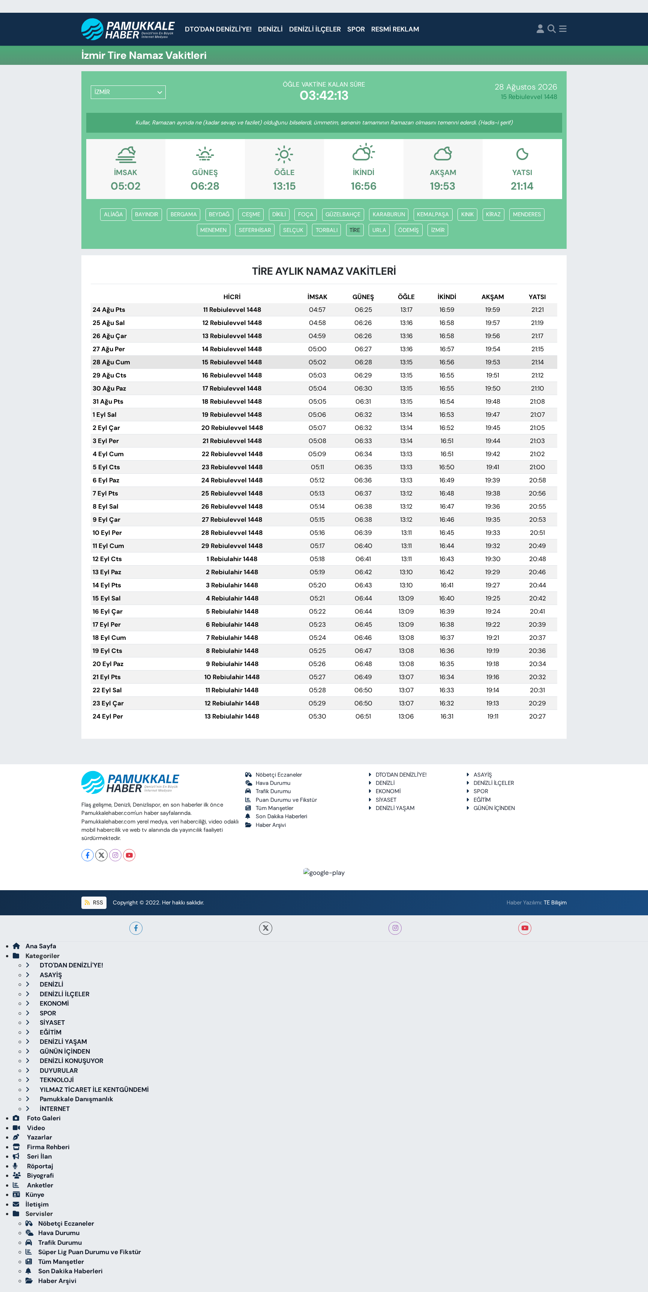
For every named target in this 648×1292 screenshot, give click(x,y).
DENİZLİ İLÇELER (315, 29)
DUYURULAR (58, 1070)
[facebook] (135, 928)
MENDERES (527, 214)
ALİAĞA (113, 214)
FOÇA (306, 214)
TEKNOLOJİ (56, 1080)
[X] (101, 855)
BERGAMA (184, 214)
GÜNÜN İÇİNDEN (494, 808)
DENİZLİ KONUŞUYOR (71, 1061)
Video (35, 1128)
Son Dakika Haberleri (281, 816)
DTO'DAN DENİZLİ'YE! (218, 29)
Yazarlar (39, 1137)
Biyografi (40, 1175)
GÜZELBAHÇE (343, 214)
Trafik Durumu (273, 791)
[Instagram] (115, 855)
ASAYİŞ (483, 774)
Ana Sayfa (41, 946)
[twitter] (265, 928)
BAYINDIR (146, 214)
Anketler (39, 1185)
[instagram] (395, 928)
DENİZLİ (270, 29)
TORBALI (327, 230)
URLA (379, 230)
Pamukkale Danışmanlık (75, 1099)
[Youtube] (129, 855)
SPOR (356, 29)
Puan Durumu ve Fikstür (286, 800)
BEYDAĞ (219, 214)
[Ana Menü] (563, 29)
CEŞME (251, 214)
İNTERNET (54, 1109)
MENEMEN (213, 230)
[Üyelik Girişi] (540, 29)
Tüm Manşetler (274, 808)
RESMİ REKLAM (395, 29)
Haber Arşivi (271, 825)
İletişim (37, 1204)
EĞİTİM (482, 800)
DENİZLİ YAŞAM (395, 808)
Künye (35, 1194)
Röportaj (39, 1166)
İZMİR (438, 230)
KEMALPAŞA (433, 214)
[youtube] (524, 928)
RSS (97, 902)
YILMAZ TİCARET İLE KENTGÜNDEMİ (93, 1089)
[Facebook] (87, 855)
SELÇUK (293, 230)
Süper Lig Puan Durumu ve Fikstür (89, 1252)
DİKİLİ (279, 214)
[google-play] (324, 872)
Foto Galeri (43, 1118)
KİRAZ (493, 214)
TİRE (355, 230)
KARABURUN (389, 214)
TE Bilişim (555, 902)
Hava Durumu (273, 783)
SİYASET (386, 800)
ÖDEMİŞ (408, 230)
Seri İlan (39, 1156)
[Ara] (552, 29)
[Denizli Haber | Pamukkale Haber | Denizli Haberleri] (128, 29)
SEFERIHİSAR (255, 230)
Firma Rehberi (48, 1147)
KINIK (467, 214)
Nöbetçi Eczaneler (279, 774)
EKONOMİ (388, 791)
